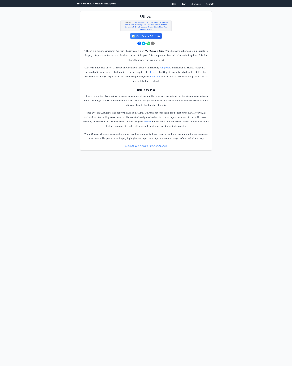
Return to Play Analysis (146, 145)
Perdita (147, 121)
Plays (183, 3)
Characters (196, 3)
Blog (173, 3)
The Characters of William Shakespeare (96, 3)
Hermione (155, 76)
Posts (146, 36)
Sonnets (210, 3)
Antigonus (165, 67)
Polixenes (152, 72)
